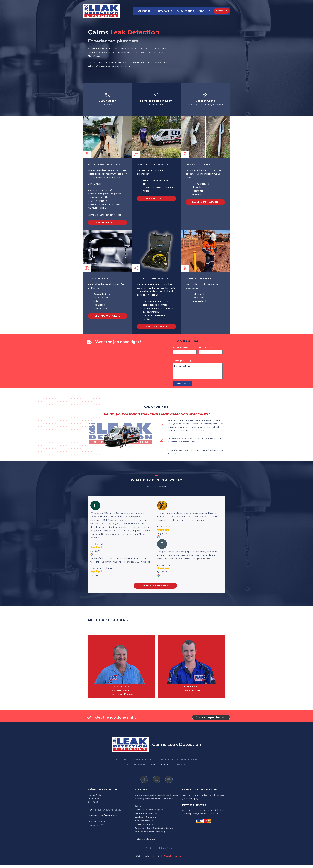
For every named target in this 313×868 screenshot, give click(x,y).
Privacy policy (165, 848)
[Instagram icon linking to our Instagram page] (156, 779)
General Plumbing (163, 11)
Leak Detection (142, 11)
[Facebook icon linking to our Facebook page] (144, 779)
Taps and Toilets (185, 11)
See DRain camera (156, 326)
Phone (206, 347)
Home (115, 759)
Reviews (165, 764)
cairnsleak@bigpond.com (156, 100)
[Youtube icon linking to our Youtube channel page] (169, 779)
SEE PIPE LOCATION (156, 198)
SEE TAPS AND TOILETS (107, 316)
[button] (210, 11)
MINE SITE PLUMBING (137, 764)
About (202, 11)
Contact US (180, 764)
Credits (149, 848)
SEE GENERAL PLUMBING (205, 202)
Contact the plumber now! (211, 717)
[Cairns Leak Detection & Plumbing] (101, 11)
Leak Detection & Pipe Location (139, 759)
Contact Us (221, 11)
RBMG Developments (173, 856)
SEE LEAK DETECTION (107, 222)
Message (182, 361)
